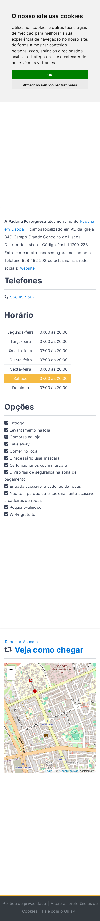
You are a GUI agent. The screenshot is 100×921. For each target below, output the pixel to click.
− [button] (11, 677)
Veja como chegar (49, 650)
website (27, 268)
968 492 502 (22, 297)
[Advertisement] (50, 157)
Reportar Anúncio (21, 641)
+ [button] (11, 670)
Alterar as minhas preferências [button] (50, 85)
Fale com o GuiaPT (59, 911)
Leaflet (49, 771)
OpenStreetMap (69, 771)
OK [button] (50, 75)
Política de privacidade (24, 903)
